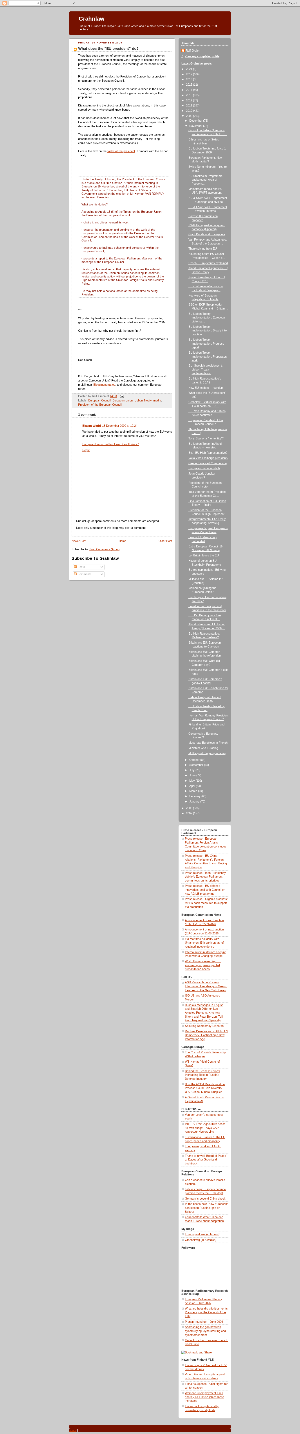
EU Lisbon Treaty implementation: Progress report (206, 343)
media (157, 400)
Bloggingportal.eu (104, 384)
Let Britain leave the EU (203, 555)
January (194, 801)
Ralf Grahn (192, 50)
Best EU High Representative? (207, 452)
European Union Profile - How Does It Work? (110, 444)
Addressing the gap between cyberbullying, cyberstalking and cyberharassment (205, 1331)
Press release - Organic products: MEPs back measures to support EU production (206, 903)
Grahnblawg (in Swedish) (200, 1239)
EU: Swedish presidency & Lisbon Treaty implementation (205, 369)
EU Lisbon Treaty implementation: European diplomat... (206, 317)
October (194, 759)
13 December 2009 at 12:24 (119, 425)
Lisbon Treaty (143, 400)
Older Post (165, 541)
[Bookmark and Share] (196, 1352)
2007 (189, 813)
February (195, 796)
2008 (189, 808)
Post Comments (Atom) (104, 549)
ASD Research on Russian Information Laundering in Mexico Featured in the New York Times (206, 986)
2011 (189, 105)
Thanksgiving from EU (202, 248)
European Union (122, 400)
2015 (189, 84)
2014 (189, 90)
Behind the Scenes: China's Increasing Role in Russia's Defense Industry (202, 1075)
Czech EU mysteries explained (208, 263)
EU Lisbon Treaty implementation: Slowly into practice (207, 330)
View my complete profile (202, 56)
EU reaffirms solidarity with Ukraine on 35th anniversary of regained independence (204, 942)
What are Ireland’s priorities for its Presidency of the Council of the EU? (206, 1312)
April (192, 786)
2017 (189, 74)
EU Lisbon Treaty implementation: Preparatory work (208, 356)
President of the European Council (100, 404)
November (196, 126)
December (196, 120)
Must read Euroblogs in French (208, 742)
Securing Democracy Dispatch (204, 1025)
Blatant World (91, 425)
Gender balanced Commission (207, 463)
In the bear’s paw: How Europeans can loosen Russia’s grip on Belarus (206, 1207)
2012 (189, 100)
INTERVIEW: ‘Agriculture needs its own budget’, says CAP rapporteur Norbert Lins (205, 1128)
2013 (189, 95)
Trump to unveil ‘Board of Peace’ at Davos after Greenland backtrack (206, 1159)
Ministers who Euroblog (203, 748)
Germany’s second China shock (205, 1198)
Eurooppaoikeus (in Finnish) (202, 1234)
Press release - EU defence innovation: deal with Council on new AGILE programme (205, 889)
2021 (189, 69)
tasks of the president (121, 151)
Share (72, 1430)
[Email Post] (121, 396)
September (196, 764)
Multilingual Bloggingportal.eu (207, 753)
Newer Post (79, 541)
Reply (86, 450)
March (193, 791)
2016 (189, 79)
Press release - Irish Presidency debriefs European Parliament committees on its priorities (205, 876)
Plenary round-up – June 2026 (204, 1321)
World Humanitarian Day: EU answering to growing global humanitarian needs (203, 965)
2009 (189, 116)
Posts (81, 567)
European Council (99, 400)
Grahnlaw (91, 18)
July (192, 770)
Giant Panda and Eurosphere (206, 234)
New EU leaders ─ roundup (205, 387)
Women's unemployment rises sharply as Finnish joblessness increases (204, 1397)
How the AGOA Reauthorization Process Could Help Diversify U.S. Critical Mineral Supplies (205, 1088)
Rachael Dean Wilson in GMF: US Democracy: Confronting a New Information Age (206, 1035)
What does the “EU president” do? (108, 49)
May (192, 780)
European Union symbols (204, 468)
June (192, 775)
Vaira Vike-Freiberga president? (208, 458)
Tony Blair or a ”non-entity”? (206, 438)
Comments (84, 574)
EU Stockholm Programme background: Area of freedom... (205, 180)
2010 (189, 110)
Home (122, 541)
